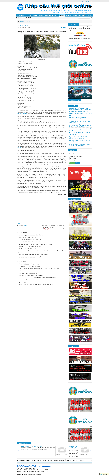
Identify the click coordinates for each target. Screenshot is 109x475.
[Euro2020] (80, 63)
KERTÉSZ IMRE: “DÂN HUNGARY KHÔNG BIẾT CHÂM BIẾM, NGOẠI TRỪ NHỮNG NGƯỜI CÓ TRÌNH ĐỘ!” (41, 251)
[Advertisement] (41, 207)
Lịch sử (44, 460)
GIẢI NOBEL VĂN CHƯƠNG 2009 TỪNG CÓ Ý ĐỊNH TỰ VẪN (33, 254)
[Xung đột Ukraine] (80, 338)
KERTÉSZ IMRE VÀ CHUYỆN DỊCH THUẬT (29, 248)
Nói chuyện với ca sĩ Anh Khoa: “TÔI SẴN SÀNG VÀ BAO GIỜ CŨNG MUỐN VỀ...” (38, 278)
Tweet (18, 223)
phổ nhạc (19, 147)
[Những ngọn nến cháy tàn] (80, 368)
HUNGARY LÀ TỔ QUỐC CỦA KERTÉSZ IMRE (30, 246)
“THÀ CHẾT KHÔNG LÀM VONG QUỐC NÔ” (29, 271)
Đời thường (75, 460)
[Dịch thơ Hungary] (80, 351)
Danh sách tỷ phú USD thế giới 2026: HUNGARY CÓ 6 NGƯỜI (77, 118)
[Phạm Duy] (80, 293)
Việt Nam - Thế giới (36, 460)
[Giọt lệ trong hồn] (80, 376)
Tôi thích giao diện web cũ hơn (77, 160)
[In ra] (63, 27)
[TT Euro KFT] (80, 92)
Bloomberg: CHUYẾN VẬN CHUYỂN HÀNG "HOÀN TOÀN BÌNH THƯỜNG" (79, 145)
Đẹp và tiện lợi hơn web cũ (76, 156)
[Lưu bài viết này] (65, 27)
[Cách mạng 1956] (80, 300)
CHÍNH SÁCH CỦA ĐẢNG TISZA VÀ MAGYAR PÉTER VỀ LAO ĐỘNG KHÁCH (80, 125)
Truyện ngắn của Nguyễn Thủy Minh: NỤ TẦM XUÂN (31, 275)
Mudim (101, 474)
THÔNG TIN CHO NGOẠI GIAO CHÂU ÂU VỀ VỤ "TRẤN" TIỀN (80, 129)
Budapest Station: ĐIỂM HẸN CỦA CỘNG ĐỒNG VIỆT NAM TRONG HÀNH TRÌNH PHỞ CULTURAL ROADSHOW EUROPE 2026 (80, 110)
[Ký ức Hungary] (80, 254)
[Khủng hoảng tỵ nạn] (80, 245)
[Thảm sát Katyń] (80, 331)
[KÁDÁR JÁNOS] (80, 359)
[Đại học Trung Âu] (80, 206)
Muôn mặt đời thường (24, 443)
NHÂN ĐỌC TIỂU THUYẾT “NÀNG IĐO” (28, 237)
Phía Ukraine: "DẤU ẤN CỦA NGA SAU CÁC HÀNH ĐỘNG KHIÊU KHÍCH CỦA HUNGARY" (80, 141)
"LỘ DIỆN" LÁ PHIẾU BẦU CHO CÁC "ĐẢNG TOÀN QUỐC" (79, 122)
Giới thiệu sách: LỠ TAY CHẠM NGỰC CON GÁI (30, 257)
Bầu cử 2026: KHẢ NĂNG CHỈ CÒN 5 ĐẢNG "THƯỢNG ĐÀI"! (79, 133)
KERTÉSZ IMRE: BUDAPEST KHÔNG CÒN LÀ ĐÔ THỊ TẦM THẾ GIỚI (35, 244)
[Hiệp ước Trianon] (80, 220)
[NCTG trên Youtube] (80, 49)
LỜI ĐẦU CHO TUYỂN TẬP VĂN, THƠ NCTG (29, 266)
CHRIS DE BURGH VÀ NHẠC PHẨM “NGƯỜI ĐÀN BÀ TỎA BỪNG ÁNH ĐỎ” (36, 284)
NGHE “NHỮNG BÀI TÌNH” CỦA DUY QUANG (29, 242)
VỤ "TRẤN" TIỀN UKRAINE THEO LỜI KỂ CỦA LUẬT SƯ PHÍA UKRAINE (79, 137)
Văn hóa (56, 460)
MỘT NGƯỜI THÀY (23, 280)
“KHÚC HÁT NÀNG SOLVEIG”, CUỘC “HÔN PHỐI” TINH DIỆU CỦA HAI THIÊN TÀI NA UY (40, 268)
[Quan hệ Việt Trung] (80, 285)
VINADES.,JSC (37, 474)
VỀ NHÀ (28, 446)
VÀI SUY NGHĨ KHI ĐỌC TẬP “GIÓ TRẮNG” (29, 264)
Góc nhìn (50, 460)
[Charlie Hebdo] (80, 323)
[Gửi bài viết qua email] (61, 27)
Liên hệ (82, 460)
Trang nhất (22, 460)
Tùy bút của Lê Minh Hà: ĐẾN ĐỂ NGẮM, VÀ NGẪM (31, 239)
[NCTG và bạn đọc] (80, 278)
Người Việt (68, 460)
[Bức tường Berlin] (80, 315)
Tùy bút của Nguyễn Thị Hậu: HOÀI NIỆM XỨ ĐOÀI (31, 235)
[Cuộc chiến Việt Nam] (80, 263)
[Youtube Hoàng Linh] (80, 173)
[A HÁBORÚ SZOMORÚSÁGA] (80, 188)
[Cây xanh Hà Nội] (80, 270)
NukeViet (25, 474)
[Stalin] (80, 308)
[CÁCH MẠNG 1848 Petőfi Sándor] (80, 233)
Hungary (28, 460)
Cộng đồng (62, 460)
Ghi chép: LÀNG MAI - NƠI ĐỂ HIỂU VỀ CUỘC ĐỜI (80, 114)
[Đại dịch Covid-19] (80, 78)
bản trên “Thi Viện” (22, 113)
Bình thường (73, 158)
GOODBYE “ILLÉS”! (23, 282)
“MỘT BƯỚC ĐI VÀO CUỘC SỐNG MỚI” (28, 273)
